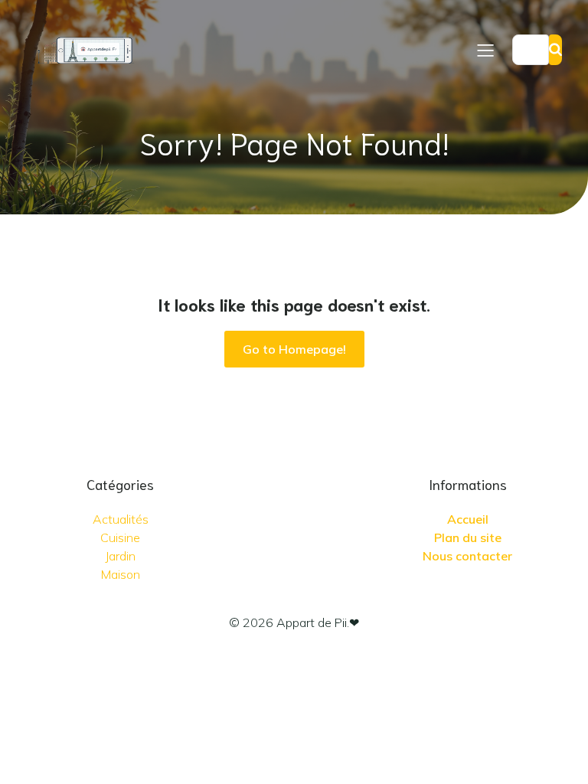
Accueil (467, 519)
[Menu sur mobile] (485, 49)
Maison (120, 574)
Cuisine (120, 537)
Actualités (121, 519)
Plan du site (467, 537)
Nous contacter (467, 556)
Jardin (120, 556)
